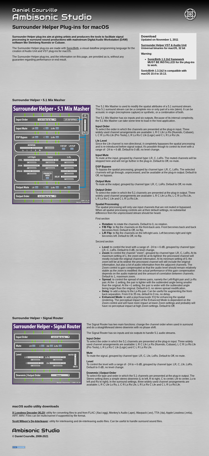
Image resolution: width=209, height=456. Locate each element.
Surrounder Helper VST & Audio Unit (163, 45)
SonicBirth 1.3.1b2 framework (166, 59)
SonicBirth (73, 48)
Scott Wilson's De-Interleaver (30, 421)
